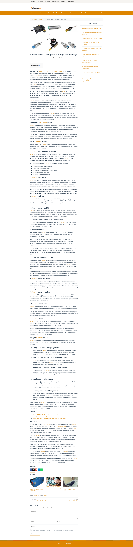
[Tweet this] (33, 469)
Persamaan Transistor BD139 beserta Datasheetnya (41, 499)
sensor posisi (62, 426)
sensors (43, 402)
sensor (64, 92)
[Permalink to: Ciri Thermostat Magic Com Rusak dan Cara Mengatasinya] (53, 481)
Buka (40, 65)
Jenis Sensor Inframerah (40, 417)
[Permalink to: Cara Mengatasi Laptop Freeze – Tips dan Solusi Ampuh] (70, 482)
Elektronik (36, 495)
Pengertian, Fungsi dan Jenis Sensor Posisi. (50, 71)
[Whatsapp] (41, 469)
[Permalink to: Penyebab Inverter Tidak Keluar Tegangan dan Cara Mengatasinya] (37, 482)
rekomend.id (46, 424)
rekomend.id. (63, 544)
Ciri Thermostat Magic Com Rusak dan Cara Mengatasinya (53, 487)
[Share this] (31, 469)
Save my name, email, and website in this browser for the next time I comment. (52, 530)
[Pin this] (36, 469)
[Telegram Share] (39, 469)
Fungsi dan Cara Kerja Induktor (71, 499)
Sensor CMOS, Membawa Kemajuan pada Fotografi (47, 415)
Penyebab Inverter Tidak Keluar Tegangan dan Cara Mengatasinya (36, 489)
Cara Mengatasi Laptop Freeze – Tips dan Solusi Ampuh (69, 489)
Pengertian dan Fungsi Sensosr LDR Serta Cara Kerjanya (49, 419)
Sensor (37, 75)
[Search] (101, 13)
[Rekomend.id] (35, 7)
